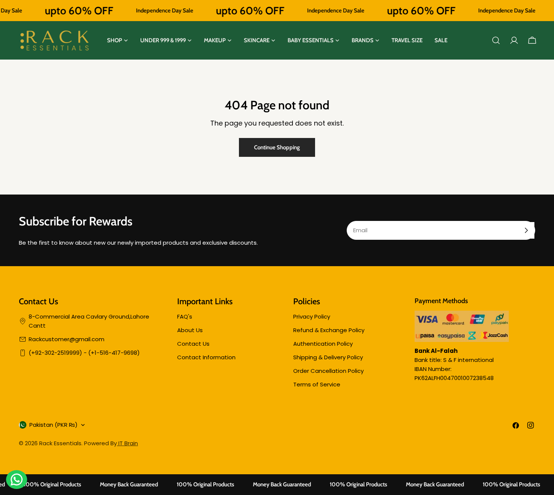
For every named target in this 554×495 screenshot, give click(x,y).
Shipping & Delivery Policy (328, 357)
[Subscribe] (526, 230)
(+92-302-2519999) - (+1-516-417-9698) (84, 353)
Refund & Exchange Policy (328, 330)
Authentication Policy (323, 344)
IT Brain (127, 443)
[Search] (495, 40)
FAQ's (184, 316)
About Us (190, 330)
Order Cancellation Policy (328, 371)
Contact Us (193, 344)
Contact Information (206, 357)
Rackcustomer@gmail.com (66, 339)
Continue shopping (277, 147)
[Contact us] (16, 479)
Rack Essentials (60, 443)
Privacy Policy (311, 316)
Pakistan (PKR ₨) (53, 425)
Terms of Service (316, 384)
